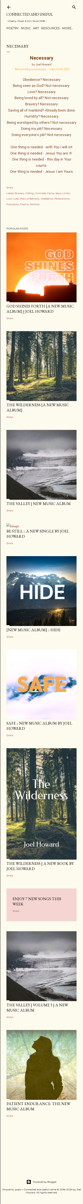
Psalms (24, 204)
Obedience (47, 198)
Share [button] (9, 187)
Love (9, 198)
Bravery (19, 193)
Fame (50, 193)
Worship (34, 204)
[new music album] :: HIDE (33, 629)
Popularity (12, 204)
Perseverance (62, 198)
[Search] (74, 6)
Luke (16, 198)
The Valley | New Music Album (38, 503)
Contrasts (40, 193)
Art (36, 28)
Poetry (12, 28)
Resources (50, 28)
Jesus (58, 193)
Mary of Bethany (29, 198)
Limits (66, 193)
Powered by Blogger (45, 1181)
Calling (29, 193)
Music (26, 28)
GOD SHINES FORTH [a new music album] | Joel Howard (40, 308)
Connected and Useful (29, 14)
